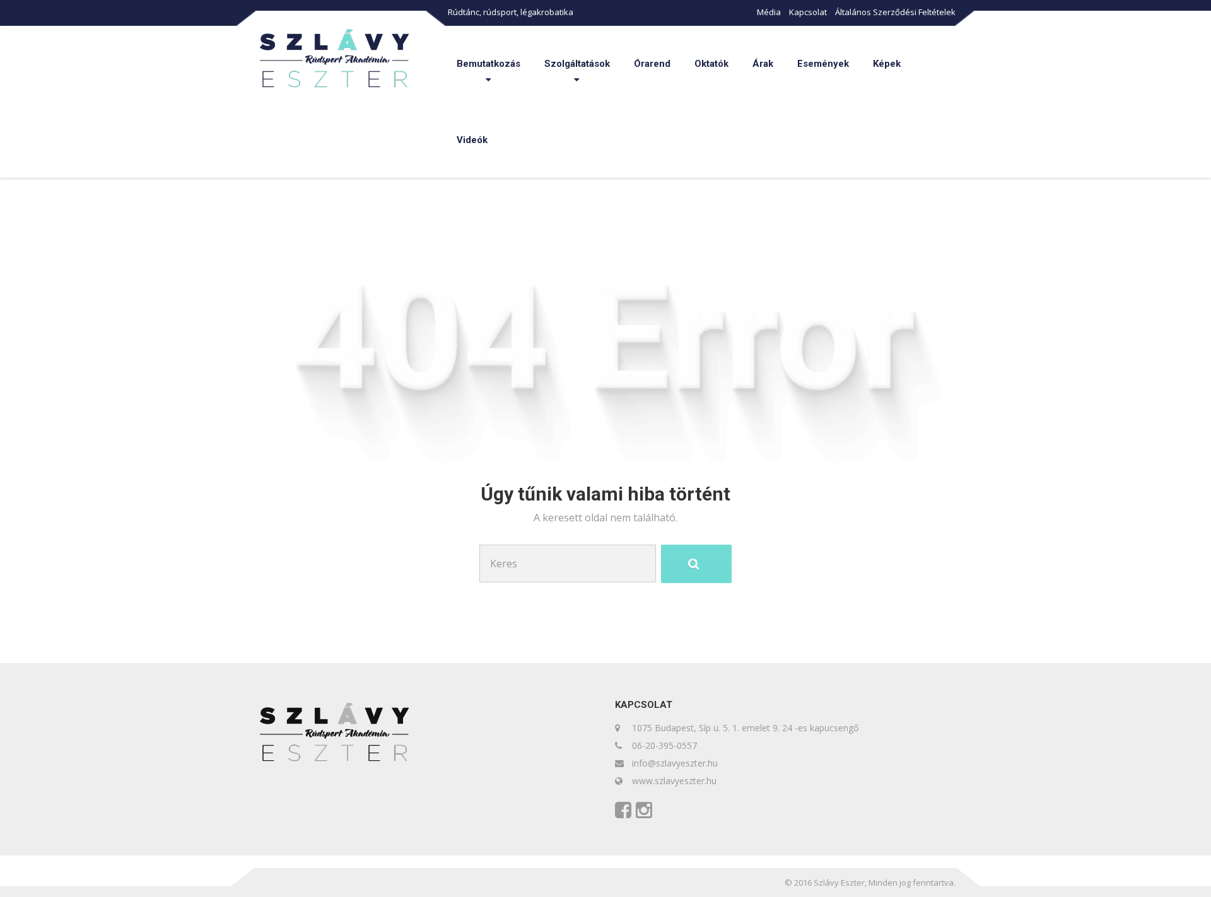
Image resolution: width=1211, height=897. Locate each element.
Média (769, 12)
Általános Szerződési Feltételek (895, 12)
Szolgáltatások (577, 63)
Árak (762, 63)
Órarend (652, 63)
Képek (887, 63)
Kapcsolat (808, 12)
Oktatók (711, 63)
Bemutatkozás (488, 63)
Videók (472, 140)
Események (823, 63)
